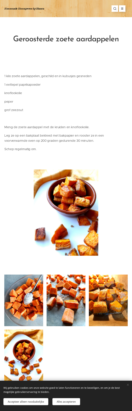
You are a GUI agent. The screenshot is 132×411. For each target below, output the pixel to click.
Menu (122, 8)
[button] (115, 8)
